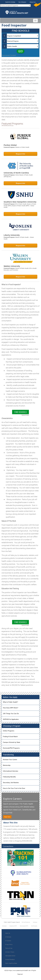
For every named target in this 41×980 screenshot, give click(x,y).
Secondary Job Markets (11, 782)
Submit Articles (10, 2)
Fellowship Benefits (9, 777)
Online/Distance (26, 922)
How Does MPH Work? (10, 708)
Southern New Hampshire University (20, 202)
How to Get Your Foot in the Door (14, 788)
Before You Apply (10, 697)
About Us (33, 2)
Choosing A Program (11, 726)
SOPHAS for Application (11, 719)
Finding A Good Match (10, 736)
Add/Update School (10, 955)
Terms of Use (8, 948)
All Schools (8, 937)
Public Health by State (11, 963)
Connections (8, 846)
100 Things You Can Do (11, 713)
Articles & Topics (9, 952)
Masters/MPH (13, 926)
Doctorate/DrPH (24, 926)
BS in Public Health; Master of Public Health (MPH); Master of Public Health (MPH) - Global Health (20, 205)
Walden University (12, 266)
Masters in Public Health (22, 147)
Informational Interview (10, 771)
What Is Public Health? (10, 702)
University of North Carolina (16, 173)
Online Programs (8, 731)
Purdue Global (10, 145)
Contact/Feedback (10, 959)
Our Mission (22, 2)
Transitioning (8, 755)
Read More (7, 817)
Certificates (34, 926)
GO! (20, 51)
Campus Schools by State (11, 742)
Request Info (20, 154)
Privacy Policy (9, 944)
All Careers (8, 940)
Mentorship (6, 765)
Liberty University (12, 235)
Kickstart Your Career (10, 759)
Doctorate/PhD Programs (11, 748)
